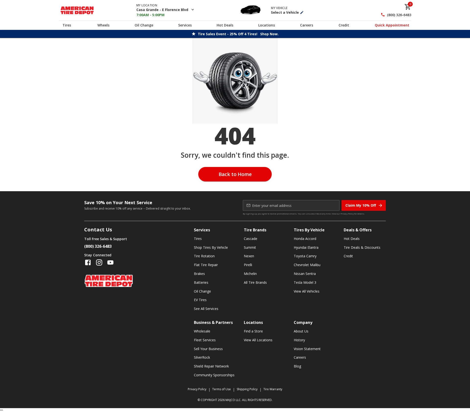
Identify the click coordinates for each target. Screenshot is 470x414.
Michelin (250, 273)
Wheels (103, 25)
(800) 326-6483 (399, 14)
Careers (306, 25)
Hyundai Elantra (306, 247)
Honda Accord (305, 238)
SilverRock (202, 357)
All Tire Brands (255, 282)
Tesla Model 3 (305, 282)
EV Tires (200, 299)
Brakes (199, 273)
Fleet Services (205, 340)
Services (185, 25)
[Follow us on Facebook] (88, 262)
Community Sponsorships (214, 375)
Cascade (250, 238)
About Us (301, 331)
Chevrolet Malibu (307, 264)
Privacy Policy (347, 213)
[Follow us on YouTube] (110, 262)
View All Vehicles (306, 291)
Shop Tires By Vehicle (211, 247)
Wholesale (202, 331)
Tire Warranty (272, 389)
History (299, 340)
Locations (266, 25)
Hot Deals (225, 25)
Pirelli (248, 264)
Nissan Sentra (305, 273)
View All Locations (258, 340)
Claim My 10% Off (360, 205)
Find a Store (253, 331)
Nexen (249, 256)
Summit (250, 247)
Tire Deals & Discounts (362, 247)
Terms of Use (221, 389)
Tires (66, 25)
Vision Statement (307, 348)
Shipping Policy (247, 389)
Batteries (201, 282)
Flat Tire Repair (206, 264)
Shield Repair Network (211, 366)
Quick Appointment (392, 25)
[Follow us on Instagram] (99, 262)
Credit (344, 25)
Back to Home (235, 174)
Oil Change (144, 25)
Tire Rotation (204, 256)
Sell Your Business (208, 348)
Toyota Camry (305, 256)
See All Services (206, 308)
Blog (297, 366)
